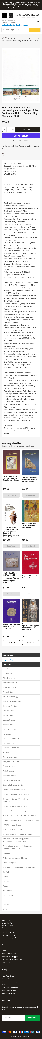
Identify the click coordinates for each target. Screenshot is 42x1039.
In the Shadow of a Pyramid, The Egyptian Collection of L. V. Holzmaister (30, 626)
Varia (5, 909)
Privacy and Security (9, 982)
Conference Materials (11, 738)
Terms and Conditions (10, 988)
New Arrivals (8, 669)
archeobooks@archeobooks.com (15, 25)
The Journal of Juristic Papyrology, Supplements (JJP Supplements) (16, 840)
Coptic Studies (8, 711)
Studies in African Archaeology (14, 811)
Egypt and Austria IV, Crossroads (30, 577)
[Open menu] (4, 15)
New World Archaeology (12, 701)
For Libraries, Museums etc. (12, 959)
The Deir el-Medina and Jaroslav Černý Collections (11, 626)
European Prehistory (11, 706)
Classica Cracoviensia (11, 780)
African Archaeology (10, 697)
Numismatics (8, 725)
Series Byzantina (9, 776)
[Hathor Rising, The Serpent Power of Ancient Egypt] (30, 510)
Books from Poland (9, 991)
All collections (7, 979)
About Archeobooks (9, 954)
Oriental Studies (9, 720)
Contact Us (6, 962)
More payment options (21, 140)
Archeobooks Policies (10, 985)
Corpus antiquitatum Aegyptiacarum (16, 794)
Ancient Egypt (8, 673)
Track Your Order (8, 976)
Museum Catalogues (11, 748)
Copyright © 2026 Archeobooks (21, 1036)
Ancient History (9, 692)
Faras (5, 900)
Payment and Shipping (10, 957)
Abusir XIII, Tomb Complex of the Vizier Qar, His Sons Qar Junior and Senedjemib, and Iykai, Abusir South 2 (11, 532)
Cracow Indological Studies (13, 785)
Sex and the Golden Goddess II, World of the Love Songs (29, 479)
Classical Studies (9, 678)
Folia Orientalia (8, 771)
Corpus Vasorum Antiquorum (14, 790)
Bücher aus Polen (8, 994)
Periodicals (7, 734)
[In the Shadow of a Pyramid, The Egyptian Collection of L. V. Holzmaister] (30, 610)
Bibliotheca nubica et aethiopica (15, 858)
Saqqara (6, 881)
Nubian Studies (8, 715)
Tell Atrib (6, 872)
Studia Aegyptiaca (10, 757)
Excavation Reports (10, 743)
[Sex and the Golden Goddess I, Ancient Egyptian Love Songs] (11, 462)
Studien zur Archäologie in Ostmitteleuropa (19, 867)
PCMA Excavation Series (12, 829)
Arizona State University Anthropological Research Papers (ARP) (18, 847)
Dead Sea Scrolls (9, 729)
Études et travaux (9, 766)
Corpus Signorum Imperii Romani (15, 806)
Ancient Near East (10, 683)
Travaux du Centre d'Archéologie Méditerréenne (15, 800)
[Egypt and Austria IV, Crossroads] (30, 562)
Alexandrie (7, 905)
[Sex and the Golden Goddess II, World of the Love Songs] (30, 462)
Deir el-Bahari (8, 895)
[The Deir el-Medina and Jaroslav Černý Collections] (11, 610)
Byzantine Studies (10, 687)
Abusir (5, 886)
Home (4, 37)
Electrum (6, 853)
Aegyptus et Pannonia (11, 762)
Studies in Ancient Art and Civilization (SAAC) (20, 816)
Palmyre (6, 877)
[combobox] (21, 29)
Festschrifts (7, 752)
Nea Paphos (7, 891)
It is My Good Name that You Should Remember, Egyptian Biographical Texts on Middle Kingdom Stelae (11, 577)
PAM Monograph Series (12, 825)
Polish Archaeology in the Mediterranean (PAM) (21, 820)
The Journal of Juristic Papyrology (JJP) (18, 834)
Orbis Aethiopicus (9, 863)
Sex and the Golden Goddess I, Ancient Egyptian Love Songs (11, 478)
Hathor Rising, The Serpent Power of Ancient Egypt (29, 525)
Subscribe (32, 1018)
